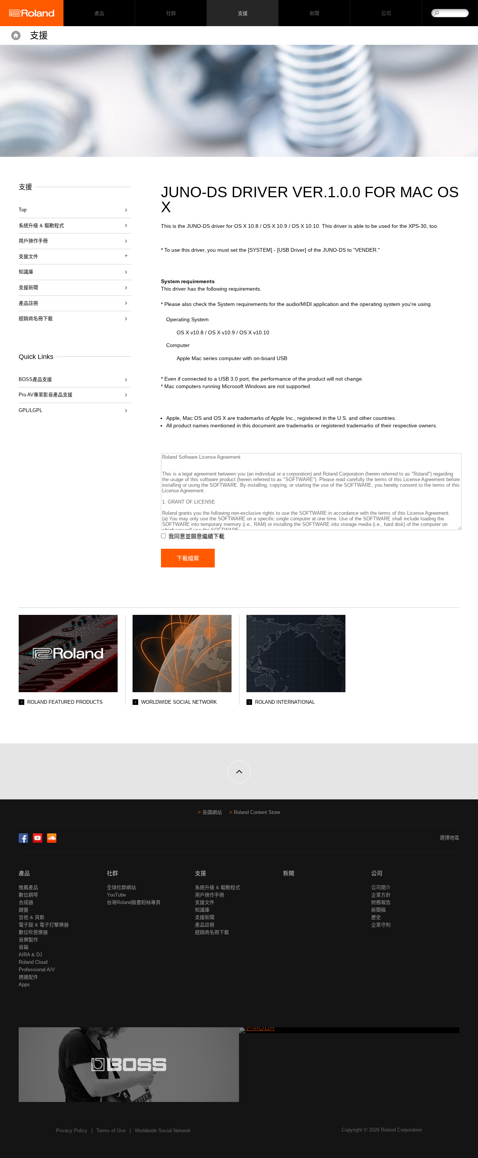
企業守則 (381, 925)
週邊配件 (28, 977)
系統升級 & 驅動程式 (41, 225)
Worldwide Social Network (163, 1130)
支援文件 (204, 902)
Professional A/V (37, 969)
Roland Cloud (33, 962)
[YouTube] (37, 841)
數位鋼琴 (28, 895)
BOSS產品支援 (35, 379)
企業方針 (381, 895)
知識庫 (26, 272)
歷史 (376, 917)
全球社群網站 (121, 887)
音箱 (23, 947)
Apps (24, 984)
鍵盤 (23, 910)
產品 (24, 873)
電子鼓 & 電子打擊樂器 (44, 925)
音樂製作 (28, 939)
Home (16, 35)
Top (23, 210)
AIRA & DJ (30, 954)
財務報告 (381, 902)
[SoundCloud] (51, 841)
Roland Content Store (257, 812)
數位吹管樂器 (33, 932)
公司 (386, 13)
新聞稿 (378, 910)
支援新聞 (28, 287)
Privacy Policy (71, 1130)
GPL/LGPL (30, 410)
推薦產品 (28, 887)
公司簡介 (381, 887)
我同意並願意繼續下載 (196, 536)
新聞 (314, 13)
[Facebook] (23, 841)
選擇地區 (449, 837)
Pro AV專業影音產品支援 (45, 394)
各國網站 (212, 812)
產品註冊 (28, 303)
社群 (171, 13)
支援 (242, 13)
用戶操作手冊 (33, 241)
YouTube (116, 895)
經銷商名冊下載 (36, 318)
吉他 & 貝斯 (31, 917)
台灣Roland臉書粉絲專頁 (134, 902)
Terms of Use (110, 1130)
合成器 (26, 902)
